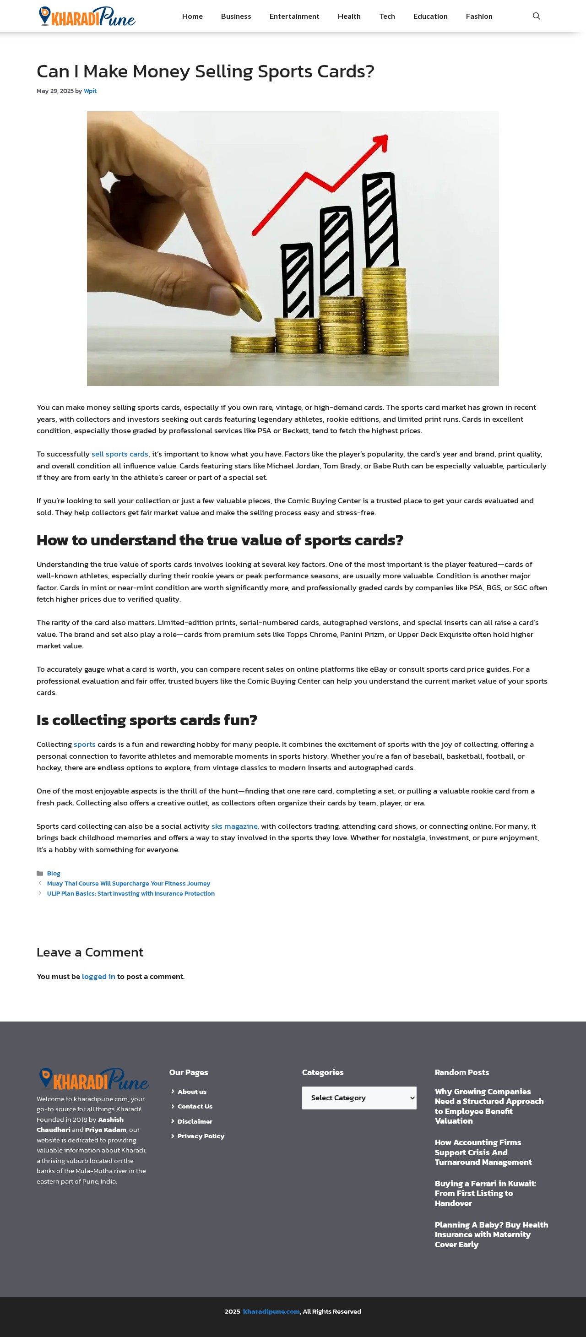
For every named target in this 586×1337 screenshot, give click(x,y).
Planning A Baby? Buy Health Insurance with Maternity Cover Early (491, 1234)
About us (192, 1091)
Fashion (479, 15)
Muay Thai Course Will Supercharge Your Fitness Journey (129, 883)
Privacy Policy (201, 1135)
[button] (536, 16)
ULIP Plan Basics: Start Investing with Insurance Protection (131, 893)
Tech (387, 15)
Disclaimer (195, 1121)
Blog (53, 873)
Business (236, 15)
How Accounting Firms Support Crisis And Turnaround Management (483, 1152)
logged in (98, 976)
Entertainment (295, 15)
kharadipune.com (271, 1311)
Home (192, 15)
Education (430, 15)
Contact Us (195, 1106)
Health (349, 15)
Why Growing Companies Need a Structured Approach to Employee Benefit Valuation (489, 1106)
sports (85, 744)
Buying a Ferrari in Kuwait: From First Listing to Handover (486, 1193)
